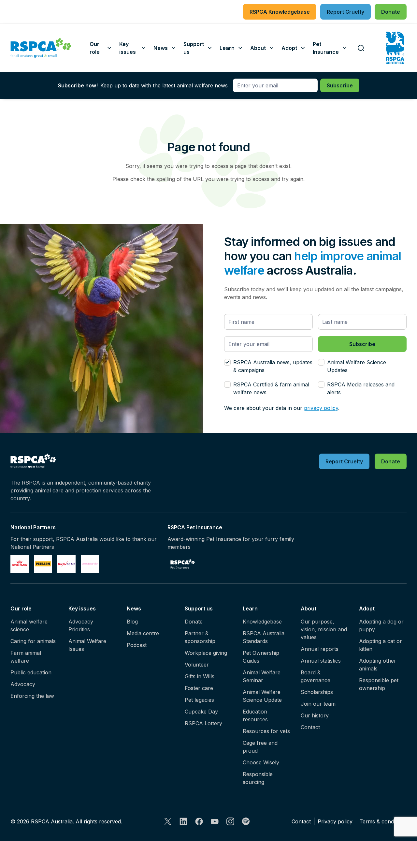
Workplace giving (206, 653)
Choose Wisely (261, 762)
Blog (132, 621)
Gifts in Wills (199, 676)
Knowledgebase (262, 621)
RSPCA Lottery (203, 723)
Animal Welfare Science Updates (356, 366)
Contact (310, 727)
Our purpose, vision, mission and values (324, 629)
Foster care (199, 688)
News (134, 608)
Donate (194, 621)
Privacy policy (335, 821)
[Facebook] (199, 821)
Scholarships (317, 692)
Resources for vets (266, 731)
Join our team (318, 703)
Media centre (143, 633)
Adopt (367, 608)
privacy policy (321, 408)
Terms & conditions (383, 821)
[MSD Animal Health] (66, 564)
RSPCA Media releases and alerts (361, 388)
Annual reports (319, 649)
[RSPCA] (40, 48)
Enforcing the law (32, 696)
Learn (250, 608)
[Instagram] (230, 821)
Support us (199, 608)
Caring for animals (33, 641)
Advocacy (22, 684)
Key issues (82, 608)
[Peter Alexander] (90, 564)
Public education (30, 672)
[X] (168, 821)
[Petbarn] (43, 564)
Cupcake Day (201, 711)
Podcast (137, 645)
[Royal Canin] (19, 564)
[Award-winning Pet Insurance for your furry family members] (182, 564)
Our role (21, 608)
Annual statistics (321, 660)
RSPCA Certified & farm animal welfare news (271, 388)
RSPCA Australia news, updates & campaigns (272, 366)
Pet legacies (199, 700)
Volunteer (197, 664)
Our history (315, 715)
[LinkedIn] (183, 821)
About (308, 608)
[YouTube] (215, 821)
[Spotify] (246, 821)
